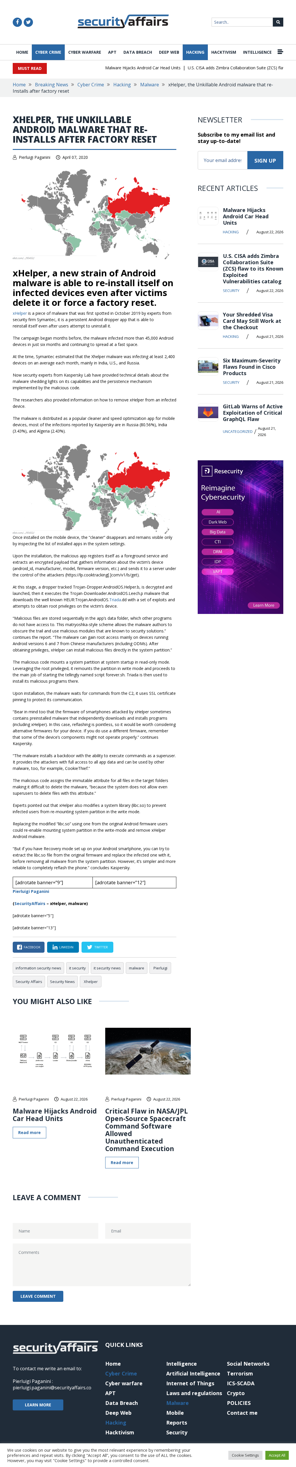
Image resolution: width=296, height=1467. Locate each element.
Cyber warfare (84, 52)
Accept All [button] (277, 1455)
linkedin (66, 947)
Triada (115, 599)
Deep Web (169, 52)
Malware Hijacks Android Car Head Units (132, 67)
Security (231, 290)
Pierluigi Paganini (34, 157)
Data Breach (137, 52)
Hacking (195, 52)
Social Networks (248, 1363)
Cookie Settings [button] (245, 1455)
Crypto (236, 1393)
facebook (32, 947)
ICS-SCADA (240, 1383)
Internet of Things (190, 1383)
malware (136, 968)
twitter (101, 947)
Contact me (242, 1412)
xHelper (20, 313)
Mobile (175, 1412)
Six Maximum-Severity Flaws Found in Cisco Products (251, 367)
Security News (62, 981)
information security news (38, 968)
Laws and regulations (194, 1393)
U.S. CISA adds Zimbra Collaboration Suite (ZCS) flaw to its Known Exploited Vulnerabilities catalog (253, 268)
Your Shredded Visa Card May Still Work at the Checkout (252, 321)
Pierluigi (160, 968)
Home (22, 52)
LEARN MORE (38, 1405)
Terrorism (240, 1373)
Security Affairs (29, 981)
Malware (149, 84)
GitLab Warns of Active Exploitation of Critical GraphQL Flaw (253, 412)
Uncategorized (238, 431)
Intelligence (257, 52)
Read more (29, 1132)
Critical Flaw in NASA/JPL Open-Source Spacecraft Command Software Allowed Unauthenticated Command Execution (146, 1129)
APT (112, 52)
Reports (176, 1422)
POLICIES (239, 1402)
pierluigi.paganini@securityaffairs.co (52, 1387)
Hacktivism (223, 52)
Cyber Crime (48, 52)
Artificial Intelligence (193, 1373)
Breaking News (51, 84)
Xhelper (91, 981)
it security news (107, 968)
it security (77, 968)
